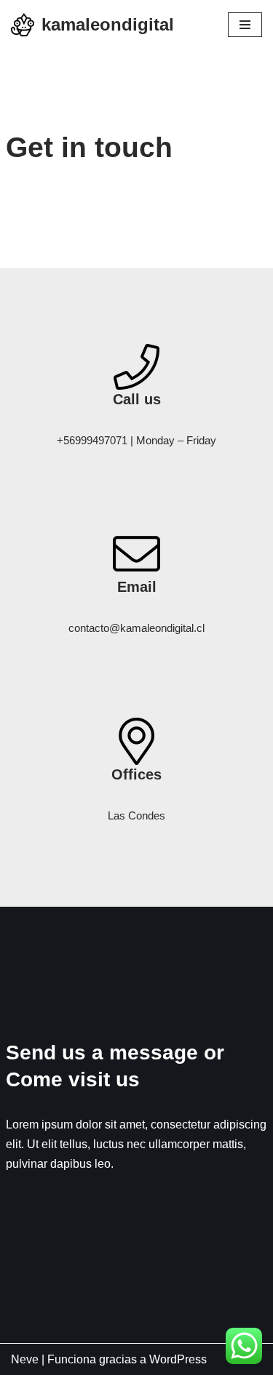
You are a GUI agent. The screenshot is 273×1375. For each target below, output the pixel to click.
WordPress (178, 1359)
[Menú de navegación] (245, 24)
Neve (25, 1359)
